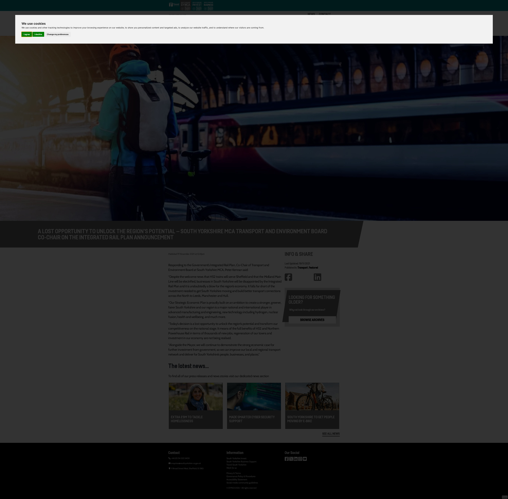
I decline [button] (38, 34)
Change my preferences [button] (58, 34)
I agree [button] (27, 34)
